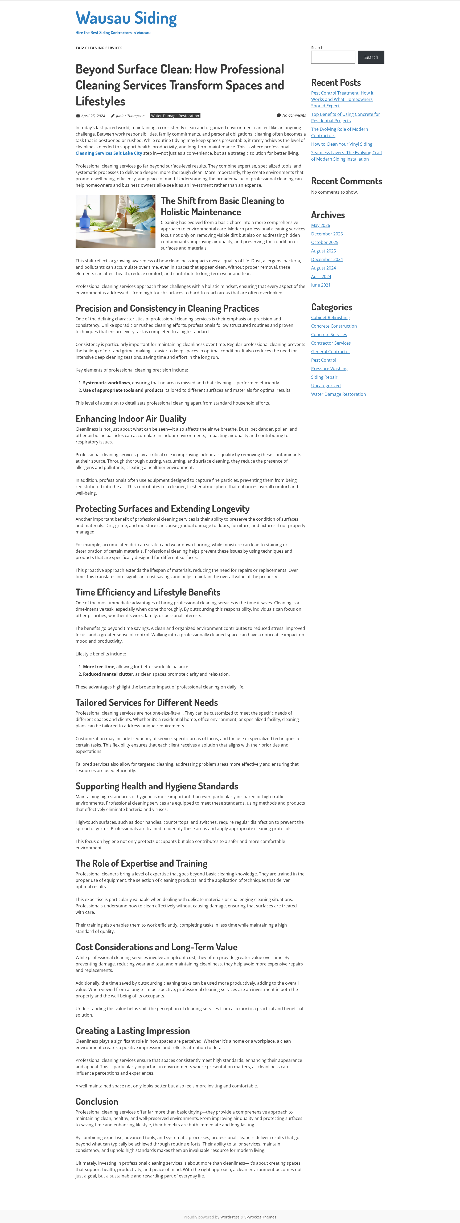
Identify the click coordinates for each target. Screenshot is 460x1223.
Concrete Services (329, 334)
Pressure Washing (329, 369)
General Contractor (330, 351)
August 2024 (323, 268)
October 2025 (324, 242)
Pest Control (323, 360)
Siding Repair (324, 377)
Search (317, 47)
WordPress (230, 1217)
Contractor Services (331, 343)
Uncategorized (326, 386)
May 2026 (320, 225)
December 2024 (327, 259)
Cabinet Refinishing (330, 317)
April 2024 (321, 276)
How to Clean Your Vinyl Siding (341, 144)
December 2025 (327, 234)
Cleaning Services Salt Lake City (109, 153)
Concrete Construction (334, 326)
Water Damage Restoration (175, 115)
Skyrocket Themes (260, 1217)
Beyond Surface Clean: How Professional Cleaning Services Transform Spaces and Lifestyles (180, 84)
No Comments (294, 115)
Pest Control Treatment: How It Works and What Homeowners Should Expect (342, 99)
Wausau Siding (126, 20)
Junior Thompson (130, 115)
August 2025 (323, 251)
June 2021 (321, 285)
